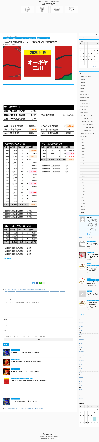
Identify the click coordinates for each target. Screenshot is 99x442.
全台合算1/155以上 (22, 289)
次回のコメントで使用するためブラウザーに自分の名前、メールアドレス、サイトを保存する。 (25, 336)
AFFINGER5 (57, 438)
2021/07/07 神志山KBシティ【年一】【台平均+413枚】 (25, 371)
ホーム (27, 9)
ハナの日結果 (7, 289)
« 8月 (80, 427)
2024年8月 (81, 317)
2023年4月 (81, 322)
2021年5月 (81, 381)
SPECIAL (57, 9)
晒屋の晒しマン (51, 4)
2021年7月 (81, 372)
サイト (5, 330)
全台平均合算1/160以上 (44, 291)
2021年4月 (81, 385)
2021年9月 (81, 364)
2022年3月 (81, 339)
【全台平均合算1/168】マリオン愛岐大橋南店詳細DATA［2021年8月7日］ (29, 380)
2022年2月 (81, 343)
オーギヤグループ (11, 291)
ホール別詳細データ (14, 289)
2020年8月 (81, 398)
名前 (5, 319)
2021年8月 (81, 368)
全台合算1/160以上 (30, 289)
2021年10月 (81, 360)
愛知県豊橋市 (62, 291)
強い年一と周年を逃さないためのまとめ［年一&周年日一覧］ (92, 244)
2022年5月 (81, 330)
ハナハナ (28, 291)
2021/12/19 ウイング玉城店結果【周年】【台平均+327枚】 (26, 352)
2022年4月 (81, 334)
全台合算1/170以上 (38, 289)
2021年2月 (81, 393)
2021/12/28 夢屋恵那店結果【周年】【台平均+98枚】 (24, 401)
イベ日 (42, 9)
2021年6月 (81, 377)
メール (6, 325)
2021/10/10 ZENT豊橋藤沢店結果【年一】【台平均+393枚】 (26, 361)
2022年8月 (81, 326)
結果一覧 (72, 9)
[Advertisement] (49, 22)
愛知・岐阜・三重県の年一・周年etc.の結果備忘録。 (49, 436)
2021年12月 (81, 351)
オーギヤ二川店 (19, 291)
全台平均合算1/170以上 (54, 291)
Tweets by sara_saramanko (85, 237)
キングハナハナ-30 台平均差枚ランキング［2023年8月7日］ (93, 283)
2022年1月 (81, 347)
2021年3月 (81, 389)
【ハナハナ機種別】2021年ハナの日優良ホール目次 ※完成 (93, 256)
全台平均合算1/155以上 (35, 291)
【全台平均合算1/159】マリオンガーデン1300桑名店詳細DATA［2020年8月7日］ (25, 408)
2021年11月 (81, 355)
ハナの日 (24, 291)
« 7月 (83, 66)
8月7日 (6, 291)
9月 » (94, 66)
